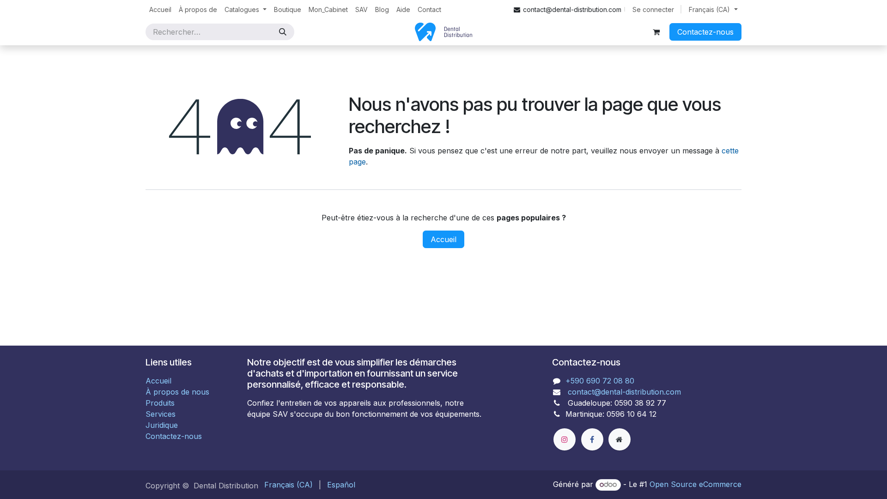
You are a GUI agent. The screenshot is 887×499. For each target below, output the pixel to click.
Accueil (443, 239)
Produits (160, 403)
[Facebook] (592, 439)
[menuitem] (160, 9)
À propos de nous (177, 391)
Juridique (162, 425)
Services (161, 414)
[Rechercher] (282, 32)
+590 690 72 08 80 (599, 380)
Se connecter (653, 9)
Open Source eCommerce (695, 484)
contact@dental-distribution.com (623, 391)
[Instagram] (564, 439)
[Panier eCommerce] (656, 32)
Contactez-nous (705, 32)
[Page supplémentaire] (619, 439)
